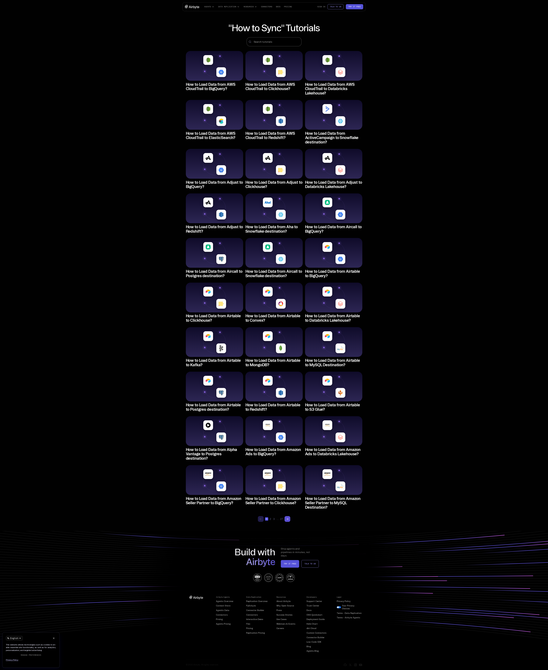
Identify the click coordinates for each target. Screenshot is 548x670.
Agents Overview (224, 601)
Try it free (354, 7)
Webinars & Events (285, 624)
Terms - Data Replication (349, 613)
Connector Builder (255, 610)
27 (281, 519)
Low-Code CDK (313, 642)
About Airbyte (283, 601)
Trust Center (312, 606)
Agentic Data (222, 610)
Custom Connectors (316, 633)
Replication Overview (257, 601)
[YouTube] (360, 665)
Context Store (223, 606)
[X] (350, 665)
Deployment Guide (315, 619)
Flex (248, 624)
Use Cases (281, 619)
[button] (209, 7)
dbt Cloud (311, 628)
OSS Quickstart (314, 615)
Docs (278, 7)
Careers (280, 628)
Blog (308, 646)
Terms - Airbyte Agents (348, 617)
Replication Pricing (255, 633)
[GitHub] (345, 665)
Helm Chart (311, 624)
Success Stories (284, 615)
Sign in (321, 7)
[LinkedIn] (355, 665)
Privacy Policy (344, 601)
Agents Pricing (223, 624)
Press (279, 610)
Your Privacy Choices (348, 607)
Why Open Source (285, 606)
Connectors (266, 7)
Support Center (314, 601)
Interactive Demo (254, 619)
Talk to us (335, 7)
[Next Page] (287, 519)
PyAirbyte (251, 606)
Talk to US (310, 564)
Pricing (288, 7)
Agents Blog (312, 651)
